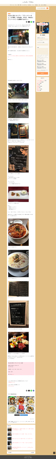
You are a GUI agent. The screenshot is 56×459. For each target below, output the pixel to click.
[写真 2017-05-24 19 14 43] (18, 288)
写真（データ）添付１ (40, 60)
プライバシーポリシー (27, 456)
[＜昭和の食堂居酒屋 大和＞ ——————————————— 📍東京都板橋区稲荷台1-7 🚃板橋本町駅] (30, 400)
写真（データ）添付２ (40, 63)
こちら (13, 374)
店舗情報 (38, 86)
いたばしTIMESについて (40, 80)
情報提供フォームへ (12, 382)
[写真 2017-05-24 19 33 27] (18, 36)
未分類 (38, 87)
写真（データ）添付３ (40, 66)
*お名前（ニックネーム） (41, 37)
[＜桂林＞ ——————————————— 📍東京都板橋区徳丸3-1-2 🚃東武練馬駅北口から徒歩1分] (30, 409)
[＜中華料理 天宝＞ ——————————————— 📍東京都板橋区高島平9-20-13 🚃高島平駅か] (12, 409)
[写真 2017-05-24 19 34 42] (18, 90)
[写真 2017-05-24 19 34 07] (18, 130)
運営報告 (38, 90)
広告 (37, 84)
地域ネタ (38, 83)
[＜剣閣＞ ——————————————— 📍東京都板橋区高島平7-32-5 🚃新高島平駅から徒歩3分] (12, 400)
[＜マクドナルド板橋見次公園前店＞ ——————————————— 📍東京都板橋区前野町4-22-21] (21, 409)
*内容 (38, 47)
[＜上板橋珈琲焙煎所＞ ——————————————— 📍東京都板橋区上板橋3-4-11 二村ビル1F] (21, 400)
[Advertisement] (21, 9)
